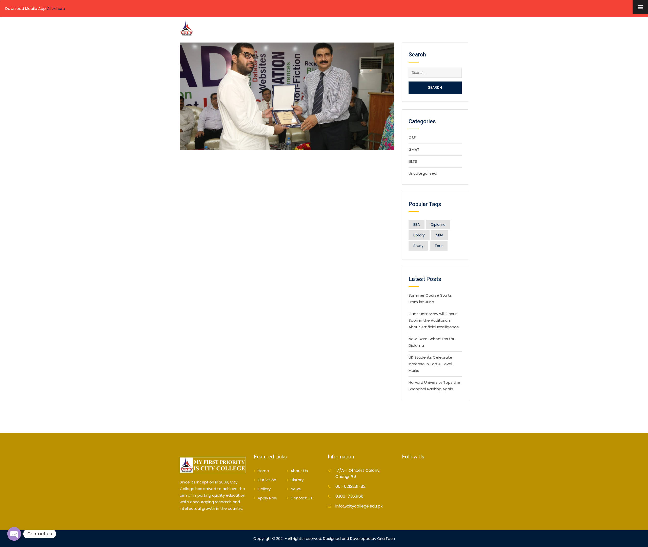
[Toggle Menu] (640, 7)
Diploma (438, 224)
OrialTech (386, 538)
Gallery (424, 29)
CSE (412, 137)
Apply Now (454, 53)
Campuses (341, 29)
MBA (439, 235)
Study (418, 245)
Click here (56, 8)
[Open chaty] (14, 534)
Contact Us (452, 29)
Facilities (399, 29)
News (296, 489)
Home (290, 29)
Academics (370, 29)
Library (419, 235)
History (297, 479)
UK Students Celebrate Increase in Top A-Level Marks (430, 364)
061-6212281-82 (350, 486)
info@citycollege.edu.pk (359, 506)
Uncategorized (423, 173)
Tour (439, 245)
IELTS (413, 161)
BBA (416, 224)
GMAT (414, 149)
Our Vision (267, 479)
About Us (313, 29)
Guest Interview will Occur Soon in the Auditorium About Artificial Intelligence (434, 320)
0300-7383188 (349, 496)
